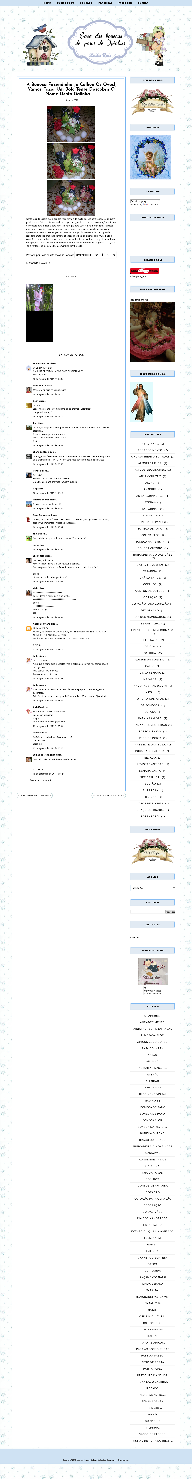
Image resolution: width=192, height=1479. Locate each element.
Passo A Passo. (150, 731)
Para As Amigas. (150, 718)
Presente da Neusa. (150, 744)
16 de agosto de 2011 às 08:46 (48, 378)
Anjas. (150, 483)
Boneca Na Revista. (150, 542)
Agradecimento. (150, 450)
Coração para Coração (150, 604)
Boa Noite (150, 515)
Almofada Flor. (150, 463)
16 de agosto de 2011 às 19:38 (48, 617)
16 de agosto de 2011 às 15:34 (48, 549)
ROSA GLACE (39, 385)
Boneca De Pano (150, 522)
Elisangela (38, 555)
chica (36, 533)
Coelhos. (150, 584)
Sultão (150, 784)
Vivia (35, 588)
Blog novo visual (153, 1094)
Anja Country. (150, 476)
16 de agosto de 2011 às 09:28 (48, 445)
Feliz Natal (150, 640)
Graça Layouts (123, 1460)
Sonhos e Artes (41, 363)
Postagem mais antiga (107, 795)
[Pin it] (113, 255)
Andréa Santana (41, 623)
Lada (35, 656)
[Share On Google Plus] (108, 255)
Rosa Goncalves (41, 515)
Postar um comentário (41, 780)
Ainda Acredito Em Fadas (150, 456)
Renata (37, 470)
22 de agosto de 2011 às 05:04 (48, 726)
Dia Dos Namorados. (150, 617)
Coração (150, 597)
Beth (35, 400)
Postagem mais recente (36, 795)
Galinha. (45, 262)
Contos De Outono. (150, 591)
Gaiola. (150, 646)
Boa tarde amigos (139, 299)
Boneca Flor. (150, 535)
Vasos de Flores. (150, 803)
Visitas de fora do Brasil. (152, 1441)
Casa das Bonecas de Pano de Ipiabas (91, 1460)
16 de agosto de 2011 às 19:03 (48, 581)
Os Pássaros (153, 1329)
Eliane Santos (40, 451)
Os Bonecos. (150, 705)
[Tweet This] (96, 255)
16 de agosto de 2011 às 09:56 (48, 464)
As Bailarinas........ (150, 496)
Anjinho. (150, 489)
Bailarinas (150, 509)
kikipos (37, 732)
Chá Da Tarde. (150, 578)
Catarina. (150, 571)
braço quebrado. (150, 810)
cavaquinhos (136, 937)
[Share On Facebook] (102, 255)
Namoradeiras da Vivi (150, 686)
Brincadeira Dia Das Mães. (152, 554)
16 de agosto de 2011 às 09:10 (48, 394)
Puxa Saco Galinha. (150, 751)
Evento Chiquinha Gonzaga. (153, 630)
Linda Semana (150, 672)
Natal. (150, 692)
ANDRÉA (37, 707)
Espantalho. (150, 623)
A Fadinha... (150, 443)
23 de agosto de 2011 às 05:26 (48, 748)
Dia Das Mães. (152, 1212)
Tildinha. (150, 797)
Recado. (150, 757)
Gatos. (150, 666)
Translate (153, 204)
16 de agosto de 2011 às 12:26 (48, 508)
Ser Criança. (150, 777)
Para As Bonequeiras (150, 725)
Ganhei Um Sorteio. (150, 659)
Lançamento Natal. (153, 1277)
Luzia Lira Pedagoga (44, 754)
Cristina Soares (41, 499)
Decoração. (150, 610)
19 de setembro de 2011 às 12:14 (49, 773)
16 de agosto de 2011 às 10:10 (48, 493)
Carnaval (152, 1153)
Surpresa (150, 790)
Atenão (150, 502)
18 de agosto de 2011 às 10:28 (48, 678)
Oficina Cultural (150, 699)
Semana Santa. (150, 771)
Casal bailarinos (150, 564)
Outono (150, 712)
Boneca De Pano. (150, 528)
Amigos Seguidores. (150, 469)
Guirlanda (153, 1270)
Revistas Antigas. (150, 764)
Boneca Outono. (150, 548)
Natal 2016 (153, 1303)
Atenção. (153, 1081)
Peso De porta (150, 738)
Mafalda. (150, 679)
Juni (35, 423)
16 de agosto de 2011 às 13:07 (48, 527)
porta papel (150, 816)
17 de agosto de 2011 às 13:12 (48, 649)
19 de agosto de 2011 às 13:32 (48, 700)
